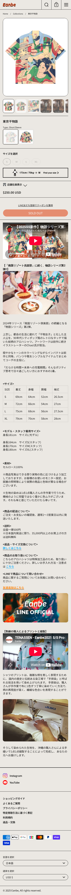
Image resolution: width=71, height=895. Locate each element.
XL (36, 162)
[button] (46, 4)
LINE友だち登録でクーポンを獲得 (35, 205)
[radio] (10, 137)
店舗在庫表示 (14, 184)
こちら (10, 566)
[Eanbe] (9, 5)
